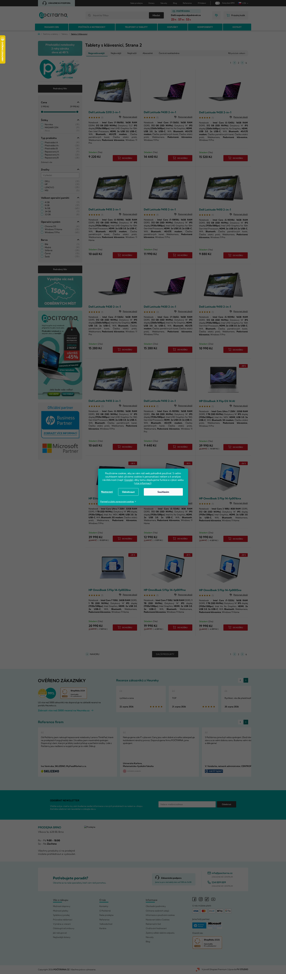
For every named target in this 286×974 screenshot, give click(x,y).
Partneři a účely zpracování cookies (117, 501)
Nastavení (107, 491)
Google (128, 479)
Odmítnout (128, 491)
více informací (143, 483)
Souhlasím (163, 491)
